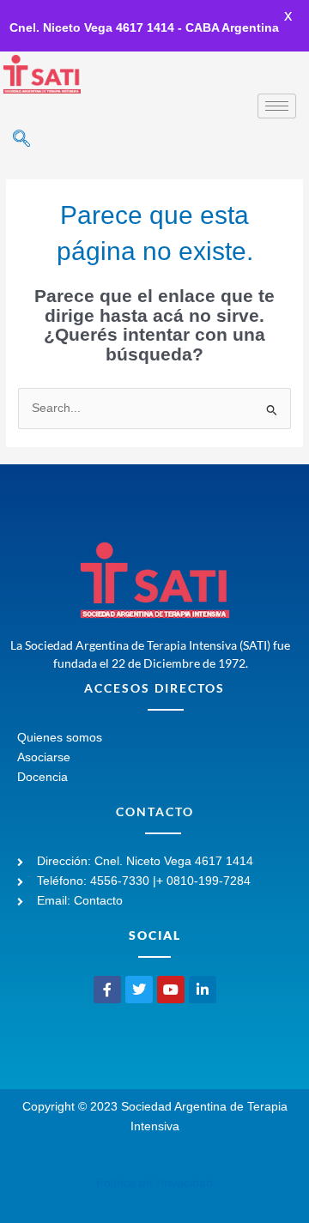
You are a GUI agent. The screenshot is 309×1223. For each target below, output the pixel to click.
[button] (21, 140)
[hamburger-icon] (277, 106)
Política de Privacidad (154, 1183)
